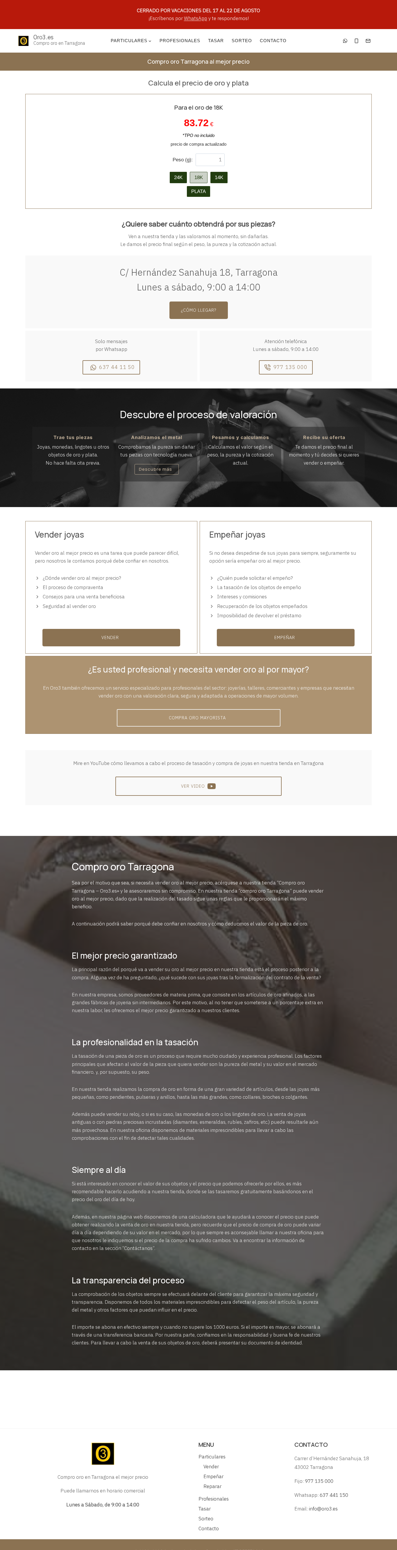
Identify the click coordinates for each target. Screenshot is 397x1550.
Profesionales (180, 40)
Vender (211, 1466)
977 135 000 (319, 1481)
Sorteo (242, 40)
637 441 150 (334, 1495)
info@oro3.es (323, 1509)
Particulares (212, 1456)
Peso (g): (183, 160)
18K (198, 177)
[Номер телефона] (357, 41)
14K (219, 177)
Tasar (216, 40)
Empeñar (213, 1476)
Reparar (212, 1486)
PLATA (198, 191)
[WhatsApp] (345, 41)
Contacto (273, 40)
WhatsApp (195, 18)
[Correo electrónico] (368, 41)
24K (178, 177)
